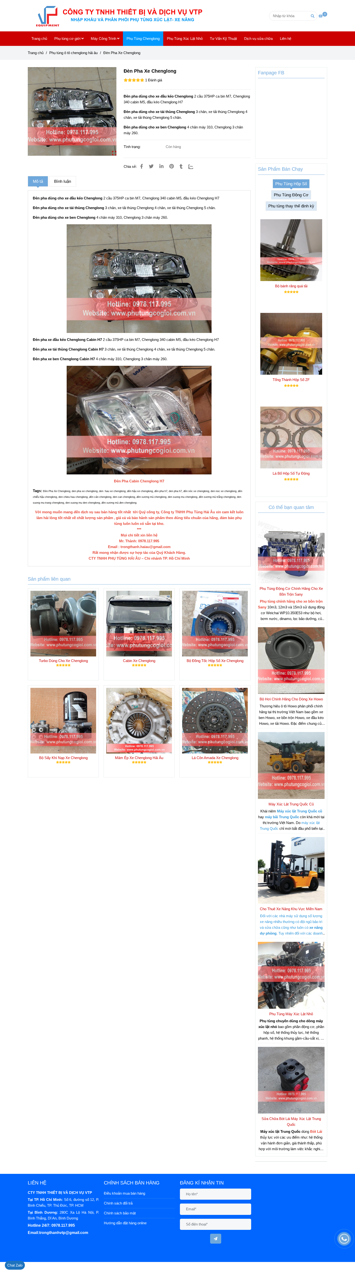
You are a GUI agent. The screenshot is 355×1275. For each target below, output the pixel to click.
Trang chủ (39, 38)
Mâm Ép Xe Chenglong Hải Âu (139, 758)
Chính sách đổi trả (118, 1203)
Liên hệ (285, 38)
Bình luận (62, 181)
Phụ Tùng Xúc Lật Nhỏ (185, 38)
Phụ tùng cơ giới (67, 38)
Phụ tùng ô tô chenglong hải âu (73, 53)
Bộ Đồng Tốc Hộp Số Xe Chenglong (215, 661)
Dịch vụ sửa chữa (258, 38)
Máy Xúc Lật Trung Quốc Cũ (291, 804)
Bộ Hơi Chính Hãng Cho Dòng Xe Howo (291, 699)
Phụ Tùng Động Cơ (291, 195)
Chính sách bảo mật (120, 1213)
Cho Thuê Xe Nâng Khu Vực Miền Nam (291, 909)
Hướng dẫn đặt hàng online (125, 1223)
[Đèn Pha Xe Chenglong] (122, 16)
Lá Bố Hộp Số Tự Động (291, 473)
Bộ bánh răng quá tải (291, 286)
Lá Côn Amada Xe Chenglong (215, 758)
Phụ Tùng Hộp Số (291, 184)
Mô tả (38, 181)
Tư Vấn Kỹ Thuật (223, 38)
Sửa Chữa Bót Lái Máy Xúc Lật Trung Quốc (291, 1122)
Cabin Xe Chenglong (139, 661)
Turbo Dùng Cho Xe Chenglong (63, 661)
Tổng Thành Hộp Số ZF (291, 380)
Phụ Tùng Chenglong (143, 38)
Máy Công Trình (104, 38)
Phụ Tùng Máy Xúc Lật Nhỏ (291, 1014)
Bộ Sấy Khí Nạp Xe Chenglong (63, 758)
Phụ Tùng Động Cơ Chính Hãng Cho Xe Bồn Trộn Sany (291, 591)
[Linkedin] (161, 166)
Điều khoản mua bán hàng (124, 1193)
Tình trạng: (133, 147)
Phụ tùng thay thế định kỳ (291, 206)
